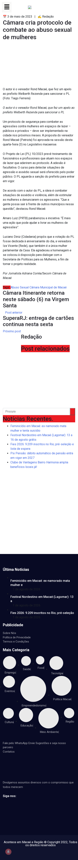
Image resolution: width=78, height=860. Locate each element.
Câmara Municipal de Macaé (48, 287)
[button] (7, 7)
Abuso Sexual (20, 287)
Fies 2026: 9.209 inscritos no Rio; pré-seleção (42, 613)
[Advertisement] (39, 513)
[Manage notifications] (8, 852)
